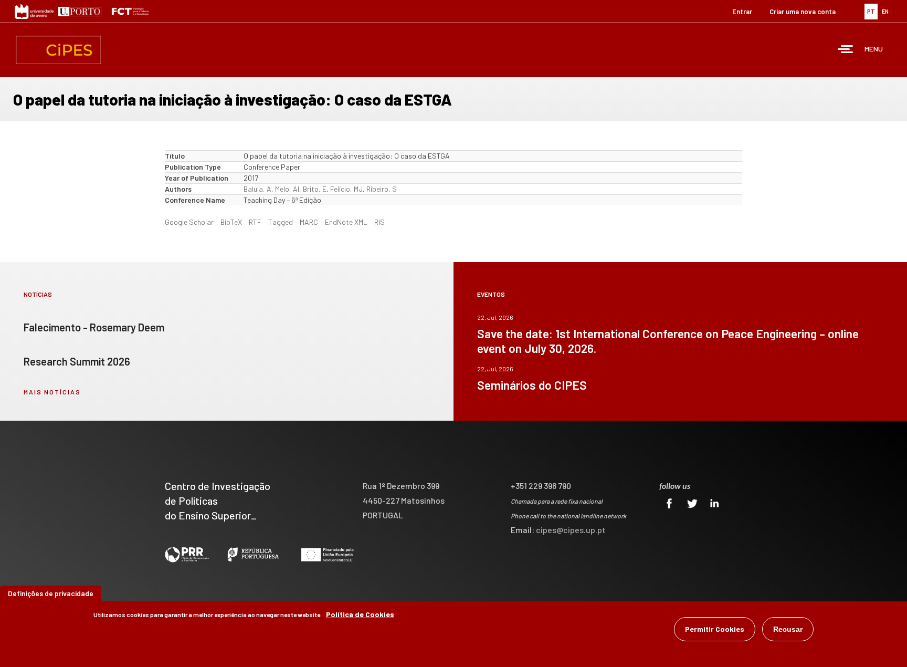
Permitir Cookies (714, 628)
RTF (255, 221)
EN (885, 11)
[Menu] (845, 50)
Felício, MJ (346, 188)
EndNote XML (346, 221)
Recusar (788, 629)
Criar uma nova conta (802, 11)
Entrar (742, 11)
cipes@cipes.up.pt (571, 530)
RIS (379, 221)
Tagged (280, 221)
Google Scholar (189, 221)
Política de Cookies (360, 614)
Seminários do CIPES (532, 385)
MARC (309, 221)
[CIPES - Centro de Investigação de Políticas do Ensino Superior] (58, 50)
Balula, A (257, 188)
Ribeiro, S (381, 188)
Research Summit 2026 (77, 361)
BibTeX (231, 221)
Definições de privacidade (50, 593)
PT (871, 11)
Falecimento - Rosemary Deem (94, 327)
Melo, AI (287, 188)
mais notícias (52, 391)
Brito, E (314, 188)
